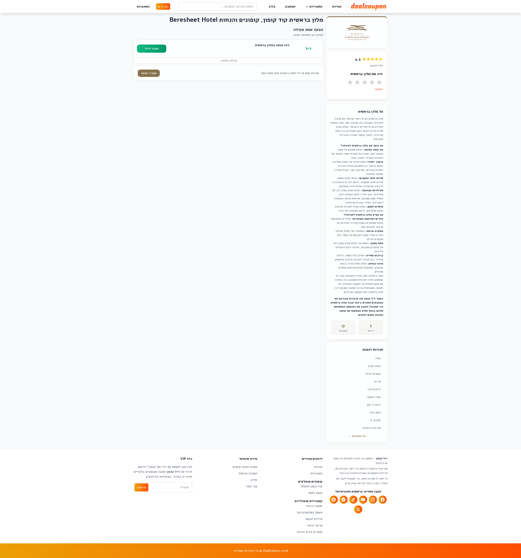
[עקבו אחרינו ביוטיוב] (363, 500)
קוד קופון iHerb (311, 486)
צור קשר (251, 486)
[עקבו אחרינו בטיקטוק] (353, 500)
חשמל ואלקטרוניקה (309, 512)
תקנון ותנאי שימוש (245, 467)
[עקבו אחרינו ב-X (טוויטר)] (358, 509)
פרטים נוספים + (228, 60)
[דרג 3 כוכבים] (364, 82)
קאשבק (290, 6)
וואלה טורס (374, 366)
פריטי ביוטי (314, 525)
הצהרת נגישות (248, 473)
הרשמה (141, 487)
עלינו (253, 480)
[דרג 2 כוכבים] (372, 82)
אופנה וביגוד (314, 506)
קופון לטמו (315, 493)
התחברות (143, 6)
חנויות (336, 6)
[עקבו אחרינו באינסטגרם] (373, 500)
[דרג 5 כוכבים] (350, 82)
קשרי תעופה (374, 397)
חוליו (378, 358)
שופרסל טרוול (373, 374)
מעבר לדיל (152, 48)
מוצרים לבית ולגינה (309, 532)
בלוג (272, 6)
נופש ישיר (375, 412)
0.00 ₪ (163, 6)
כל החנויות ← (357, 436)
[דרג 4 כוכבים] (357, 82)
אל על (377, 381)
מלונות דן (375, 420)
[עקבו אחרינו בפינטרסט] (334, 500)
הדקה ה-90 (374, 405)
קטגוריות (315, 6)
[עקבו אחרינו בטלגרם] (343, 500)
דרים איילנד (374, 389)
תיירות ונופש (314, 519)
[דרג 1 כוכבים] (379, 82)
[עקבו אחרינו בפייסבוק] (383, 500)
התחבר (378, 89)
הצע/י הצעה (149, 73)
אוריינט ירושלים (372, 428)
